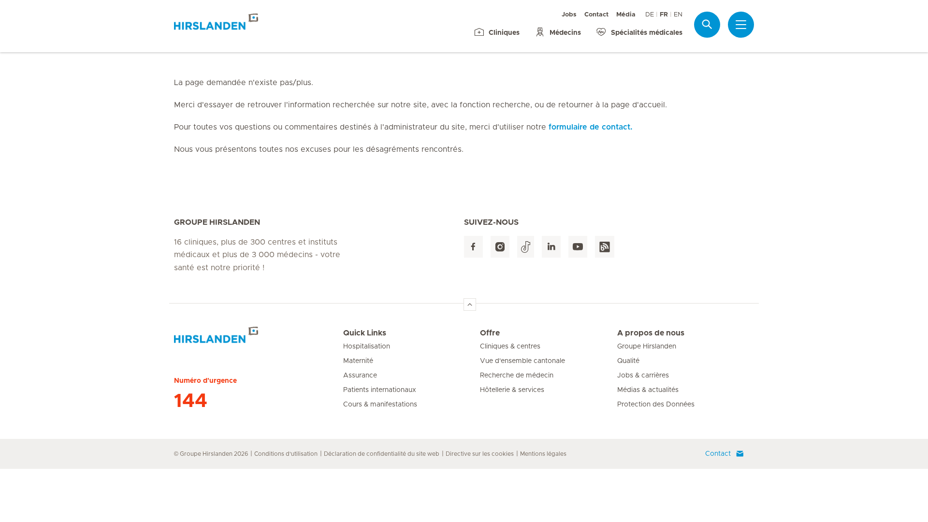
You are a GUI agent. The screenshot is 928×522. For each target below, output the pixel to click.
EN (678, 15)
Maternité (358, 361)
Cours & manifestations (380, 404)
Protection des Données (656, 404)
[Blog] (604, 247)
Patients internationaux (379, 390)
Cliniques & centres (510, 346)
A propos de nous (650, 333)
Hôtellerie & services (512, 390)
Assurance (360, 375)
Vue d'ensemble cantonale (522, 361)
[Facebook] (473, 247)
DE (649, 15)
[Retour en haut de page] (470, 304)
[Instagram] (500, 247)
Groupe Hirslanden (646, 346)
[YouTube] (577, 247)
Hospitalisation (366, 346)
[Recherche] (707, 24)
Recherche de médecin (516, 375)
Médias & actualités (648, 390)
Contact (596, 15)
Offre (490, 333)
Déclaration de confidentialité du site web (381, 454)
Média (626, 15)
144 (190, 401)
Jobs (569, 15)
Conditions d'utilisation (286, 454)
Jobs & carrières (643, 375)
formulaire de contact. (590, 127)
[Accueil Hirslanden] (258, 339)
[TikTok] (525, 247)
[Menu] (741, 24)
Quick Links (364, 333)
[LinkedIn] (551, 247)
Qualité (628, 361)
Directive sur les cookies (480, 454)
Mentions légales (543, 454)
